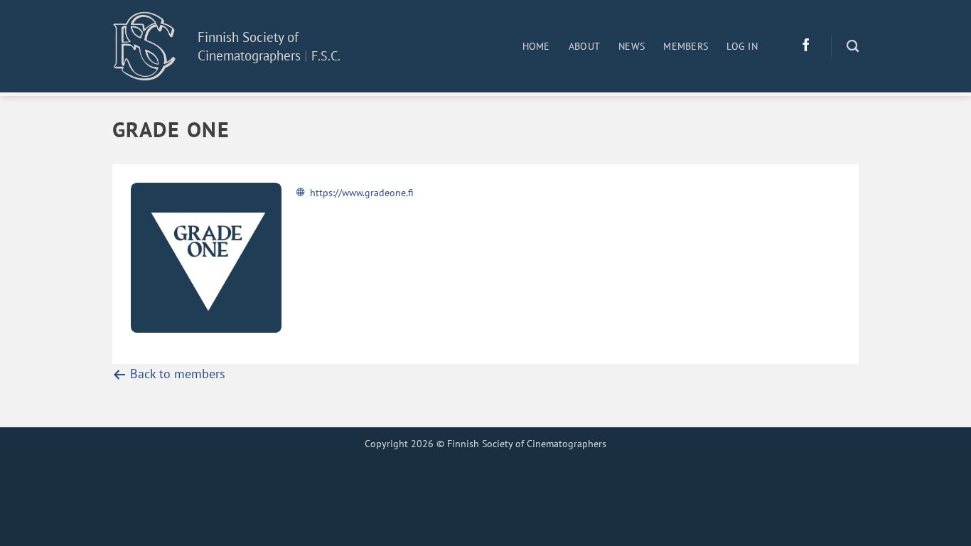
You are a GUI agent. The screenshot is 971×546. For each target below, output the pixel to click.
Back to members (176, 373)
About (584, 46)
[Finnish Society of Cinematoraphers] (144, 46)
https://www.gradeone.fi (362, 192)
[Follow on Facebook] (806, 46)
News (631, 46)
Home (536, 46)
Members (685, 46)
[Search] (853, 46)
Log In (742, 46)
